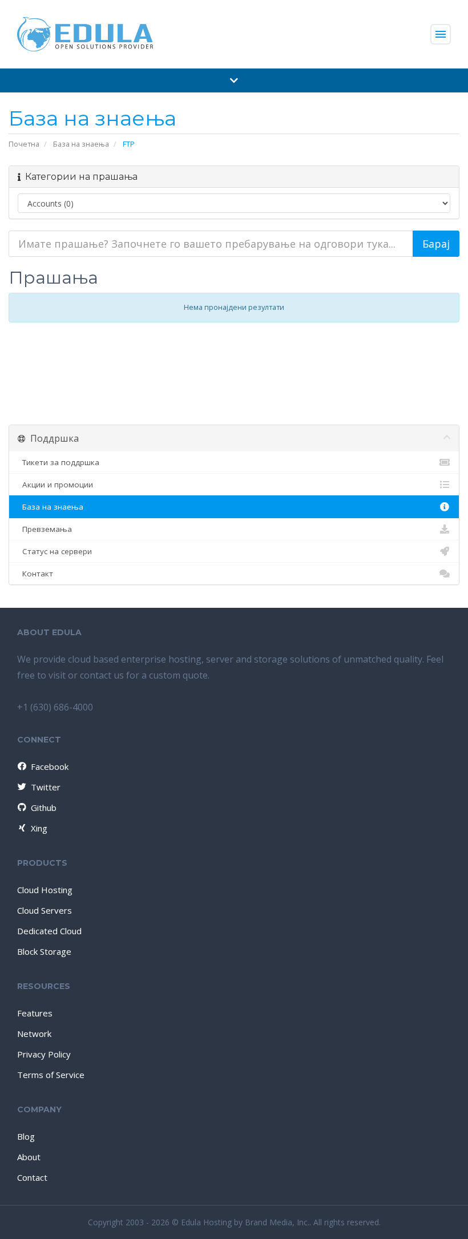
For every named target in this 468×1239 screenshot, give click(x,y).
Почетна (24, 144)
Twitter (45, 787)
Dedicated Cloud (49, 931)
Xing (39, 828)
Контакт (35, 573)
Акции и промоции (55, 484)
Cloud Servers (44, 910)
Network (34, 1033)
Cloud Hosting (44, 889)
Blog (26, 1136)
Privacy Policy (44, 1054)
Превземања (45, 529)
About (29, 1157)
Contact (32, 1177)
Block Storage (44, 951)
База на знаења (81, 144)
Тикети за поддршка (58, 462)
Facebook (49, 766)
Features (35, 1013)
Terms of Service (50, 1074)
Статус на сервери (55, 551)
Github (44, 807)
